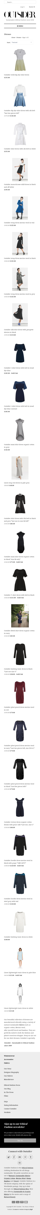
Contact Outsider (10, 1109)
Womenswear (9, 1056)
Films (6, 1096)
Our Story (7, 1069)
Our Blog (7, 1089)
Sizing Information (11, 1105)
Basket (32, 7)
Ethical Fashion (27, 1168)
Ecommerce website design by (23, 1209)
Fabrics (7, 1063)
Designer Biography (11, 1072)
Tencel (16, 1181)
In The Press (8, 1092)
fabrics (21, 1025)
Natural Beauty (9, 1197)
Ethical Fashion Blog (21, 1189)
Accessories (8, 1059)
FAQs (6, 1101)
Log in (22, 7)
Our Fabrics (8, 1076)
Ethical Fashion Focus (12, 1085)
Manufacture (9, 1079)
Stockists (7, 1112)
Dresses (7, 34)
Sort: (9, 42)
